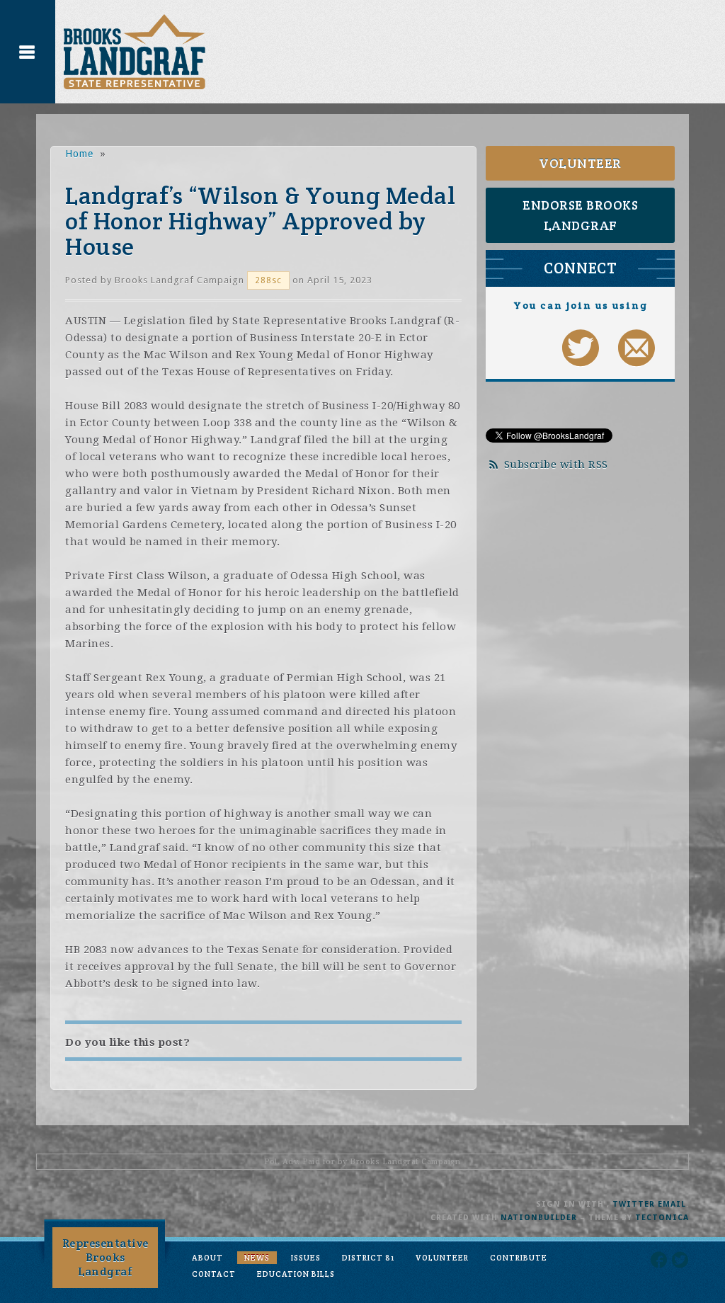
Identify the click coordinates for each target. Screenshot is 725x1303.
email (672, 1204)
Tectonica (662, 1217)
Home (79, 153)
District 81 (368, 1258)
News (257, 1258)
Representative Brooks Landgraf (105, 1257)
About (207, 1258)
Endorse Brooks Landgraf (580, 215)
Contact (214, 1274)
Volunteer (580, 163)
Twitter (633, 1204)
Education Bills (296, 1274)
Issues (306, 1258)
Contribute (518, 1258)
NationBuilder (539, 1217)
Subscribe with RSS (556, 464)
